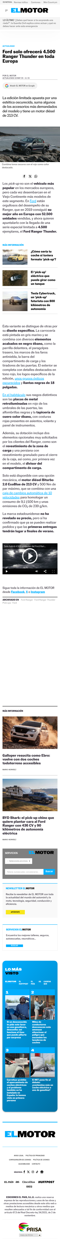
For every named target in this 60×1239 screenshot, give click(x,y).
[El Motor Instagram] (33, 1172)
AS (39, 981)
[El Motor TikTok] (37, 1172)
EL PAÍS (33, 982)
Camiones (36, 2)
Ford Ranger (27, 600)
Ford (33, 201)
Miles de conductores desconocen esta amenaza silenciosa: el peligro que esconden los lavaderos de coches (41, 1032)
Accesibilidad (24, 1164)
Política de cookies (41, 1160)
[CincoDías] (28, 1182)
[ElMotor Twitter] (28, 1172)
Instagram (38, 592)
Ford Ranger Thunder (44, 600)
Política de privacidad (35, 1156)
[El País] (9, 1182)
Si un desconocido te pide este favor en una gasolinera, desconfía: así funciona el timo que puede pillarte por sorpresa (17, 1030)
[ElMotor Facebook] (24, 1172)
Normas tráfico (21, 2)
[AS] (17, 1182)
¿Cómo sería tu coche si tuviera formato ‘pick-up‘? (43, 255)
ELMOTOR (10, 981)
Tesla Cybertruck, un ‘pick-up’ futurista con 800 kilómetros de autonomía (43, 301)
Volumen (36, 571)
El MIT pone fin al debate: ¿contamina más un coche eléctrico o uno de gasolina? (42, 1085)
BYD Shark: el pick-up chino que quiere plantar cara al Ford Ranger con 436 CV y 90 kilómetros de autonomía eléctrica (28, 825)
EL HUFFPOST (23, 982)
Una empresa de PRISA (30, 1227)
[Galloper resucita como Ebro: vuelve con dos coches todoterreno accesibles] (30, 733)
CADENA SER (47, 982)
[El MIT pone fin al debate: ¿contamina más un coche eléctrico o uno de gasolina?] (42, 1076)
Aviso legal (19, 1156)
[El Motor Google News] (42, 1172)
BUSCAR (14, 945)
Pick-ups (6, 603)
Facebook (18, 592)
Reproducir (30, 556)
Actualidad (8, 46)
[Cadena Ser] (29, 1187)
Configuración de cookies (20, 1160)
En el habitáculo (14, 395)
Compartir (45, 571)
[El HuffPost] (46, 1182)
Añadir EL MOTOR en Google (22, 86)
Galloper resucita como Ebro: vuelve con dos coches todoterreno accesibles (26, 759)
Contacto (36, 1164)
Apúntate (15, 912)
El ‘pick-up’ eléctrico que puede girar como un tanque (43, 278)
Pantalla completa (53, 571)
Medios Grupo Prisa (30, 1235)
